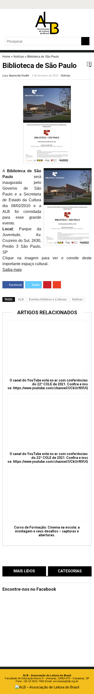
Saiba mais (12, 270)
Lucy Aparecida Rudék (15, 75)
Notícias (18, 56)
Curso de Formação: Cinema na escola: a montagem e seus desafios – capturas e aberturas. (47, 531)
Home (6, 56)
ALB (21, 299)
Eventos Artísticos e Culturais (48, 299)
